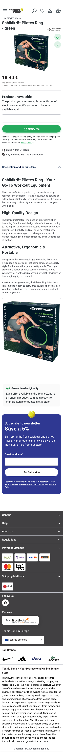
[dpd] (7, 586)
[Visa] (32, 557)
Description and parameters (19, 167)
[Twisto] (20, 557)
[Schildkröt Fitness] (54, 29)
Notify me (34, 129)
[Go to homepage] (16, 10)
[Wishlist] (42, 10)
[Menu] (4, 10)
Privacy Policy (27, 142)
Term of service (11, 484)
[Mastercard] (7, 567)
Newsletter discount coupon (32, 484)
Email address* (14, 454)
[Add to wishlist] (57, 37)
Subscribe (34, 472)
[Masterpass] (44, 557)
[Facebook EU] (5, 602)
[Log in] (50, 10)
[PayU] (7, 557)
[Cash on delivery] (20, 567)
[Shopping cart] (58, 10)
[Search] (34, 10)
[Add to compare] (57, 44)
